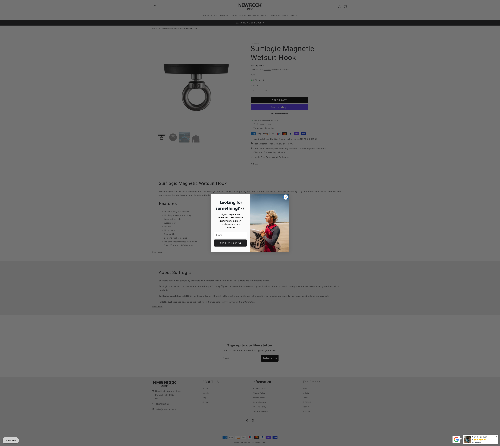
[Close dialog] (285, 197)
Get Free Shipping (230, 243)
